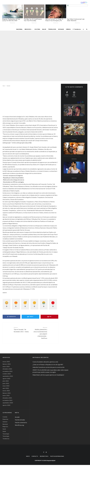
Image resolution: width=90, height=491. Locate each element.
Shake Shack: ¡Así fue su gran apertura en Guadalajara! (48, 375)
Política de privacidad (57, 456)
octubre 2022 (7, 373)
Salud (44, 29)
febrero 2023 (7, 364)
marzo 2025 (6, 361)
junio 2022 (6, 383)
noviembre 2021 (7, 400)
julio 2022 (6, 381)
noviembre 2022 (7, 371)
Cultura (37, 29)
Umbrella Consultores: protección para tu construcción (48, 367)
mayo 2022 (6, 386)
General (33, 52)
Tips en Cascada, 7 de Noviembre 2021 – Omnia (21, 329)
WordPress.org (19, 425)
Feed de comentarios (21, 422)
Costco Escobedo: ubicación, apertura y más (45, 362)
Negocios (28, 29)
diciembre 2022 (7, 369)
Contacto (35, 456)
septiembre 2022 (8, 376)
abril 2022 (6, 388)
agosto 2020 (6, 405)
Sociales (61, 29)
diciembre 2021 (7, 398)
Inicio (28, 456)
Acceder (17, 417)
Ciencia (68, 29)
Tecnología (52, 29)
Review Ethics (44, 456)
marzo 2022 (6, 390)
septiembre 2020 (8, 402)
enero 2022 (6, 395)
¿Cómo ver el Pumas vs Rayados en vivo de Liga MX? (48, 364)
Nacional (19, 29)
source (5, 292)
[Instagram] (46, 452)
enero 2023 (6, 366)
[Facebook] (44, 452)
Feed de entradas (20, 420)
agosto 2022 (6, 378)
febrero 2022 (7, 393)
